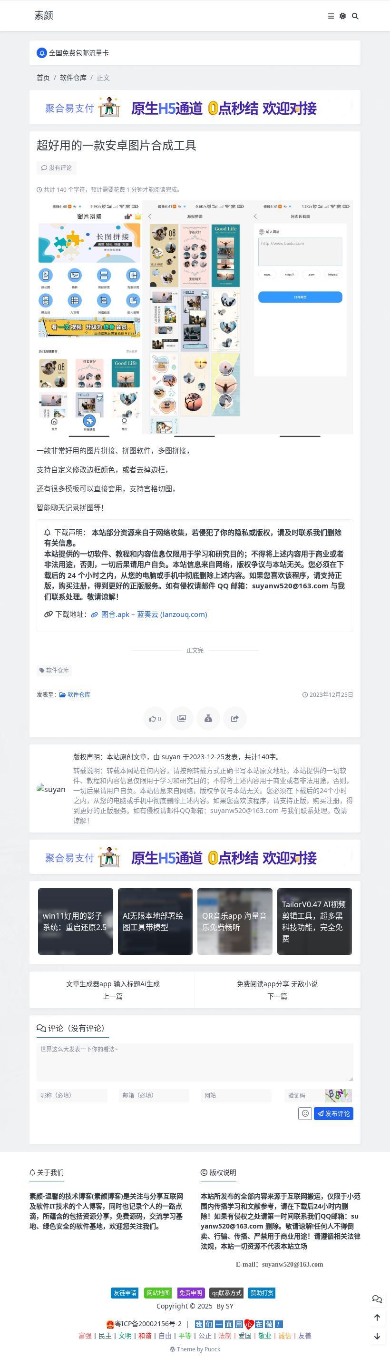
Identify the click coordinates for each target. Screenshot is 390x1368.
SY (230, 1305)
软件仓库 (73, 77)
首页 (43, 77)
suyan (172, 756)
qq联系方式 (227, 1293)
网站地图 (158, 1293)
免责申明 (190, 1293)
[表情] (305, 1113)
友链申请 (125, 1293)
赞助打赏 (262, 1293)
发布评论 (337, 1113)
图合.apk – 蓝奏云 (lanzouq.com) (153, 614)
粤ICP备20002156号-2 (148, 1323)
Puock (212, 1349)
